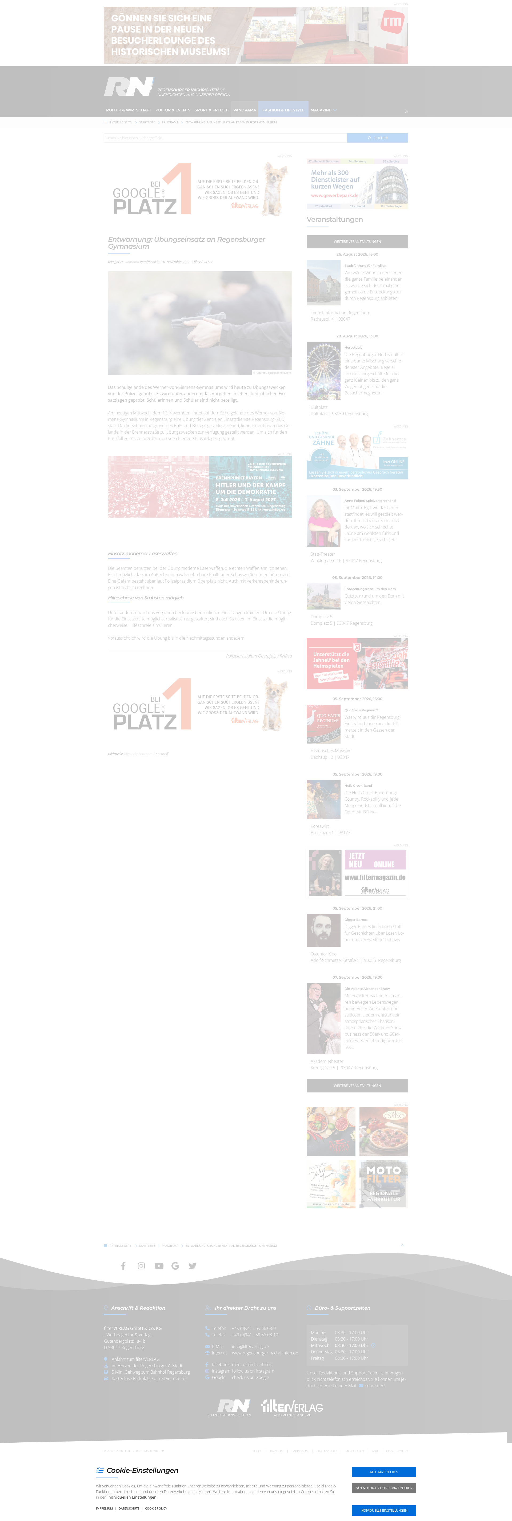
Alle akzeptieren (384, 1472)
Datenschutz (129, 1508)
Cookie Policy (156, 1508)
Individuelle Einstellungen (384, 1510)
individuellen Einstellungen (132, 1497)
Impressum (104, 1508)
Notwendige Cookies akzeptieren (384, 1488)
